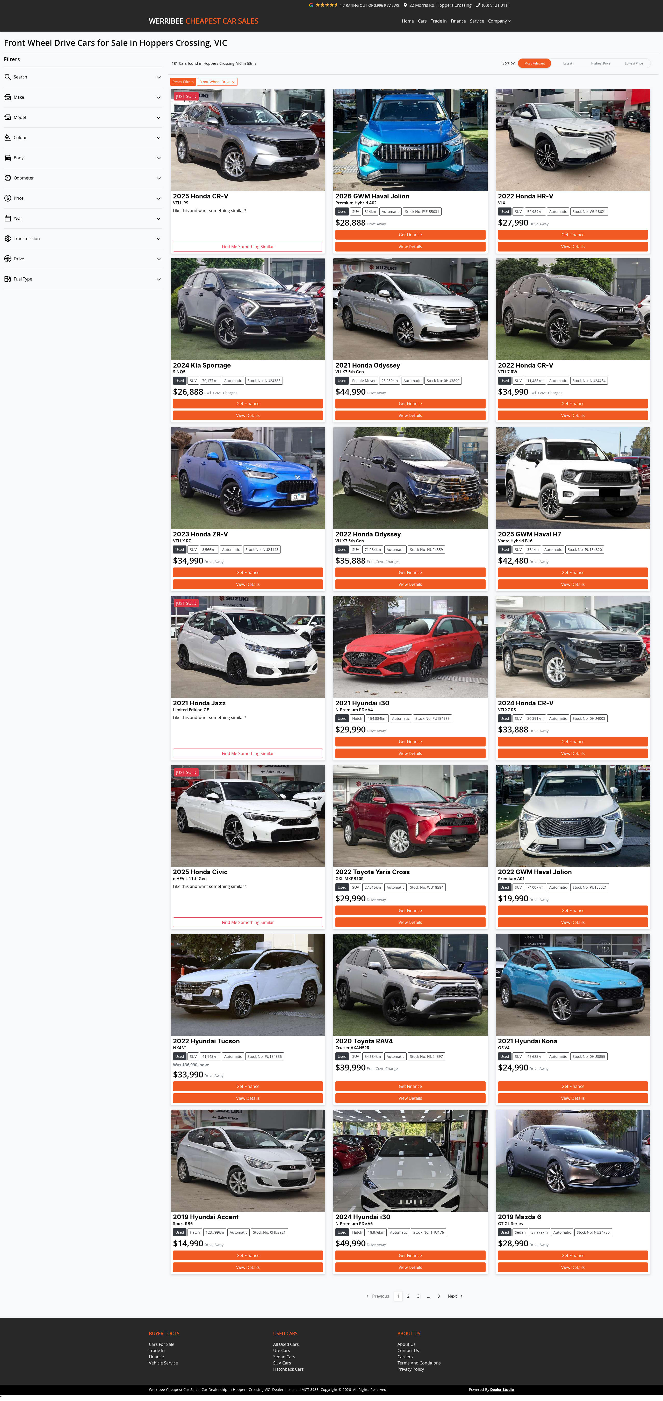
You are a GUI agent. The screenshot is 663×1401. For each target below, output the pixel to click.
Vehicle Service (163, 1363)
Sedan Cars (284, 1357)
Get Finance (410, 235)
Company (497, 21)
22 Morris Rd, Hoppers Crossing (440, 5)
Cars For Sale (161, 1344)
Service (477, 21)
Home (408, 21)
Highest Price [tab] (600, 63)
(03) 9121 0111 (496, 5)
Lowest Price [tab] (634, 63)
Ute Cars (281, 1350)
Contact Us (408, 1350)
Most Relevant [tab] (534, 63)
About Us (407, 1344)
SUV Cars (282, 1363)
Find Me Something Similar (248, 246)
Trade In (439, 21)
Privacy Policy (411, 1369)
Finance (458, 21)
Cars (422, 21)
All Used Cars (286, 1344)
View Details (410, 246)
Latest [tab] (567, 63)
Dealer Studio (502, 1390)
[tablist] (584, 63)
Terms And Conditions (419, 1363)
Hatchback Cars (288, 1369)
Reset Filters (183, 81)
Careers (405, 1357)
